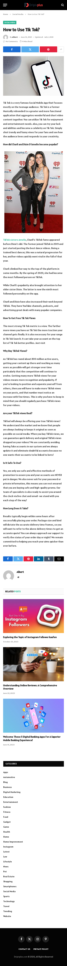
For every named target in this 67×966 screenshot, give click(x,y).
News (5, 866)
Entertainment (10, 802)
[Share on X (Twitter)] (30, 49)
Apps (5, 772)
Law (5, 856)
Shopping (7, 881)
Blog (5, 782)
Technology (9, 901)
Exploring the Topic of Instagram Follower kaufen (30, 637)
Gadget (7, 821)
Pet (5, 871)
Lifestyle (7, 861)
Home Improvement (13, 841)
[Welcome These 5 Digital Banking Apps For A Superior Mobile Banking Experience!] (33, 716)
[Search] (62, 5)
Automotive (9, 777)
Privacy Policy (41, 949)
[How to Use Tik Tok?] (33, 76)
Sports (6, 896)
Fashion (7, 807)
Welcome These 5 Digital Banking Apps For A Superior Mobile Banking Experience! (31, 738)
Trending (7, 911)
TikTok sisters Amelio (14, 239)
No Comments (12, 41)
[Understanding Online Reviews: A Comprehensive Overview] (33, 664)
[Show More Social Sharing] (61, 49)
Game (6, 826)
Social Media (9, 22)
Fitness (6, 812)
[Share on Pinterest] (48, 49)
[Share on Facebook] (12, 49)
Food (5, 816)
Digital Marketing (11, 792)
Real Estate (8, 876)
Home (6, 836)
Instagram (8, 846)
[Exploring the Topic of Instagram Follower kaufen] (33, 616)
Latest (6, 851)
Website (7, 916)
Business (7, 787)
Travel (6, 906)
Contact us (24, 949)
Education (8, 797)
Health (6, 831)
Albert (15, 37)
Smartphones (9, 886)
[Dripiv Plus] (33, 5)
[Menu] (5, 5)
